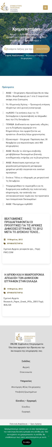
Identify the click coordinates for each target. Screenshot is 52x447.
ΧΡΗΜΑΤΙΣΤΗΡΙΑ (15, 243)
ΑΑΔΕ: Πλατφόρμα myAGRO (19, 204)
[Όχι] (48, 437)
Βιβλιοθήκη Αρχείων (29, 34)
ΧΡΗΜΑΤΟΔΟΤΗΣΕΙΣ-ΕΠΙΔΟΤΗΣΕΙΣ (21, 37)
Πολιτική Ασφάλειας (18, 424)
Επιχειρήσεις (26, 58)
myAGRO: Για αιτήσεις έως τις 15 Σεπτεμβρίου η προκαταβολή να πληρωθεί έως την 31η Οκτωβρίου (26, 116)
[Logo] (26, 338)
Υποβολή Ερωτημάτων (26, 392)
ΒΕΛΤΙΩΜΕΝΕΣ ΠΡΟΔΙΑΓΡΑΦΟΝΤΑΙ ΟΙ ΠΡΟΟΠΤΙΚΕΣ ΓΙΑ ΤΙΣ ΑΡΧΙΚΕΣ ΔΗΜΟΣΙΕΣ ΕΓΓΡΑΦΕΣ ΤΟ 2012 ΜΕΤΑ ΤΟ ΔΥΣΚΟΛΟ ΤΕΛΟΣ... (23, 225)
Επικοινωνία (26, 372)
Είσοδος (26, 407)
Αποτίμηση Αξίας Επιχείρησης (26, 387)
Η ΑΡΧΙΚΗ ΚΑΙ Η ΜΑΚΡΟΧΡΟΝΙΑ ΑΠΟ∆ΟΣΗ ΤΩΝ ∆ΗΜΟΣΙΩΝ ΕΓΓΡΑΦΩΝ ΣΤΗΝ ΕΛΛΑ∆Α (24, 278)
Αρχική (13, 34)
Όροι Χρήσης (36, 424)
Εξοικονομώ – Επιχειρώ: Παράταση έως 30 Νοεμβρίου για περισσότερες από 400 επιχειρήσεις (26, 142)
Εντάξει (26, 442)
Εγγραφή (26, 411)
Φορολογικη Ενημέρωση (36, 55)
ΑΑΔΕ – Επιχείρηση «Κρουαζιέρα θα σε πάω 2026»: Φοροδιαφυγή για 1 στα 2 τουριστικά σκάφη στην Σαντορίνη (27, 96)
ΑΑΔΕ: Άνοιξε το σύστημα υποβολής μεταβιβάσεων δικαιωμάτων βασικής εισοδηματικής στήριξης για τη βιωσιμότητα (27, 154)
